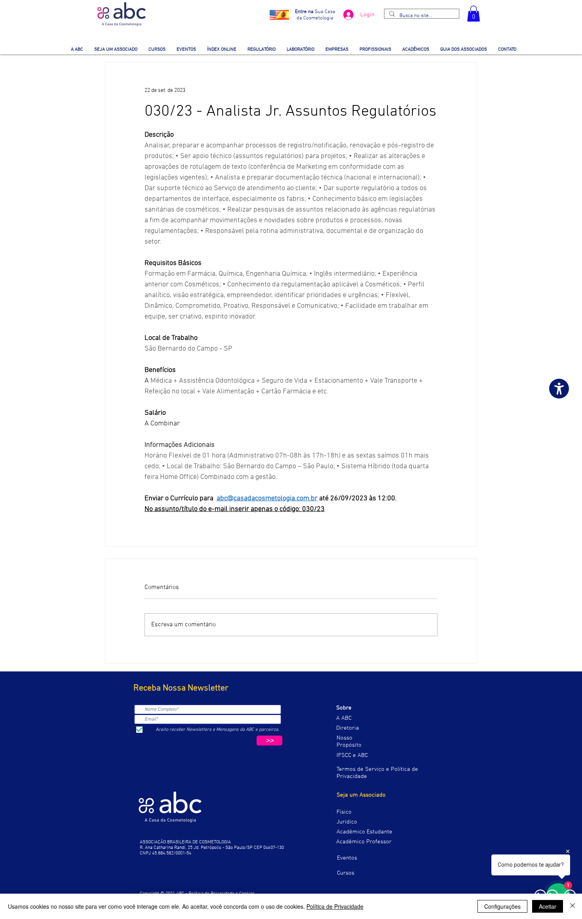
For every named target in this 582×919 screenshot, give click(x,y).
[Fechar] (572, 906)
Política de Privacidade (334, 906)
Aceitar (547, 906)
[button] (473, 14)
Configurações (502, 906)
